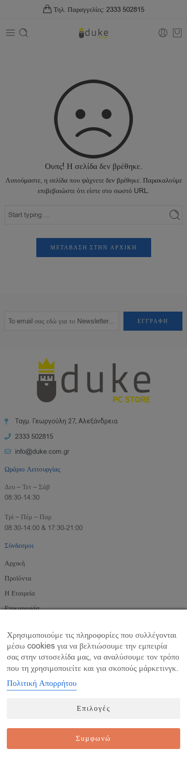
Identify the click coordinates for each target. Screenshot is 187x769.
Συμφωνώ (93, 739)
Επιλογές (93, 709)
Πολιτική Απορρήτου (42, 683)
